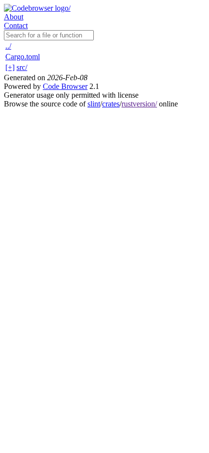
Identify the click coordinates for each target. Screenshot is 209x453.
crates (111, 104)
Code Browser (65, 86)
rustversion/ (139, 104)
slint (93, 104)
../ (8, 46)
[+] (10, 67)
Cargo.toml (22, 56)
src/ (22, 67)
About (13, 17)
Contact (16, 25)
